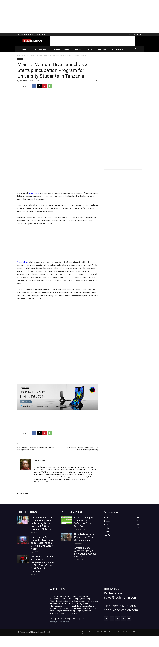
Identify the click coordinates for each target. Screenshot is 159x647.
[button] (136, 49)
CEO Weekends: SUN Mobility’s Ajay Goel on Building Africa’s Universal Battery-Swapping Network (42, 523)
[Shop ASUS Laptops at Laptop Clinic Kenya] (57, 397)
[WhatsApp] (50, 86)
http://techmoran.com (40, 464)
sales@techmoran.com (59, 621)
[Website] (48, 482)
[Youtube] (140, 34)
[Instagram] (132, 34)
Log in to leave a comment (27, 497)
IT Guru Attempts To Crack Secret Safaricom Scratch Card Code (85, 522)
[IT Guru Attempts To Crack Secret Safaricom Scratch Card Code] (66, 520)
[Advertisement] (70, 16)
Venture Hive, (34, 193)
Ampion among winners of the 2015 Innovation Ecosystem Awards (86, 552)
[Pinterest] (44, 86)
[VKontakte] (123, 618)
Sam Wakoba (23, 81)
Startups (20, 59)
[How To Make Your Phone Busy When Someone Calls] (66, 537)
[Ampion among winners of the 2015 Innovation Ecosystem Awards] (66, 550)
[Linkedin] (36, 482)
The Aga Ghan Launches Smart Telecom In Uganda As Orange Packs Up (82, 448)
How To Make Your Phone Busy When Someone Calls (84, 537)
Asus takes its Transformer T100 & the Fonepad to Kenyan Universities (35, 448)
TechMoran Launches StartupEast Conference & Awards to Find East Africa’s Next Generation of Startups (42, 564)
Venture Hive (22, 262)
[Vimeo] (137, 34)
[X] (135, 34)
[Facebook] (129, 34)
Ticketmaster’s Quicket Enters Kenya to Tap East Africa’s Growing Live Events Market (42, 543)
